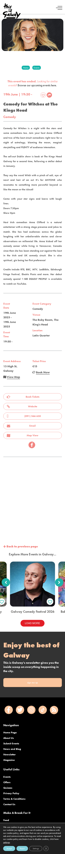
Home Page (10, 732)
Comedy (9, 117)
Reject (22, 848)
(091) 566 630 (32, 416)
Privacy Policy (11, 793)
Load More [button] (32, 623)
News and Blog (12, 749)
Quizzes (7, 788)
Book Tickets (33, 396)
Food (6, 820)
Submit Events (11, 743)
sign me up (32, 682)
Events (7, 777)
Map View (32, 435)
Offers (6, 782)
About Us (8, 738)
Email (32, 425)
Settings (36, 848)
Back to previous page (22, 546)
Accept (9, 848)
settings (6, 842)
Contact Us (9, 804)
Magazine (9, 760)
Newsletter (9, 754)
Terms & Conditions (14, 799)
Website (32, 406)
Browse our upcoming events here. (37, 85)
